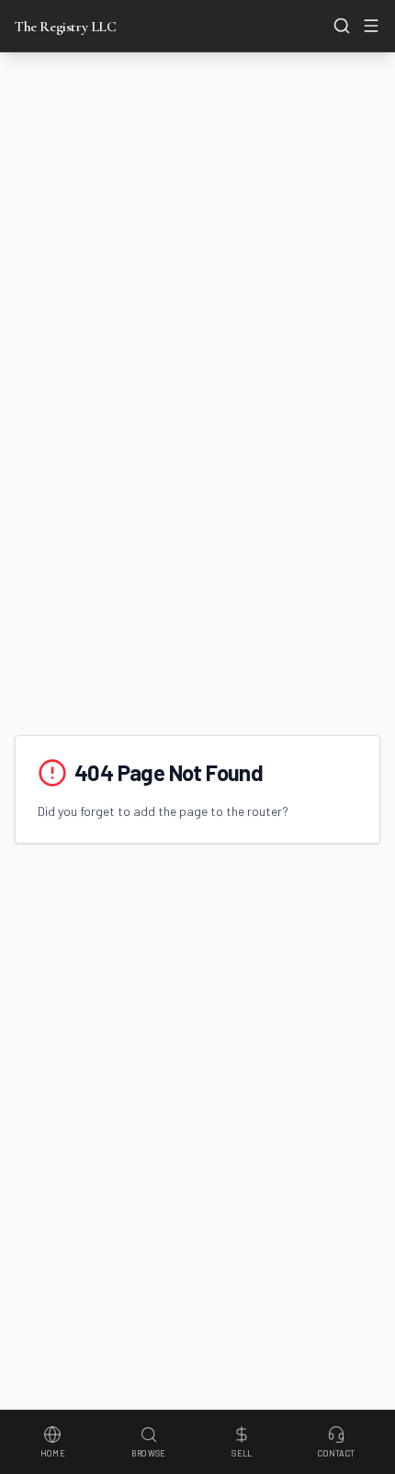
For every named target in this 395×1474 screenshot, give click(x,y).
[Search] (342, 26)
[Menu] (371, 26)
